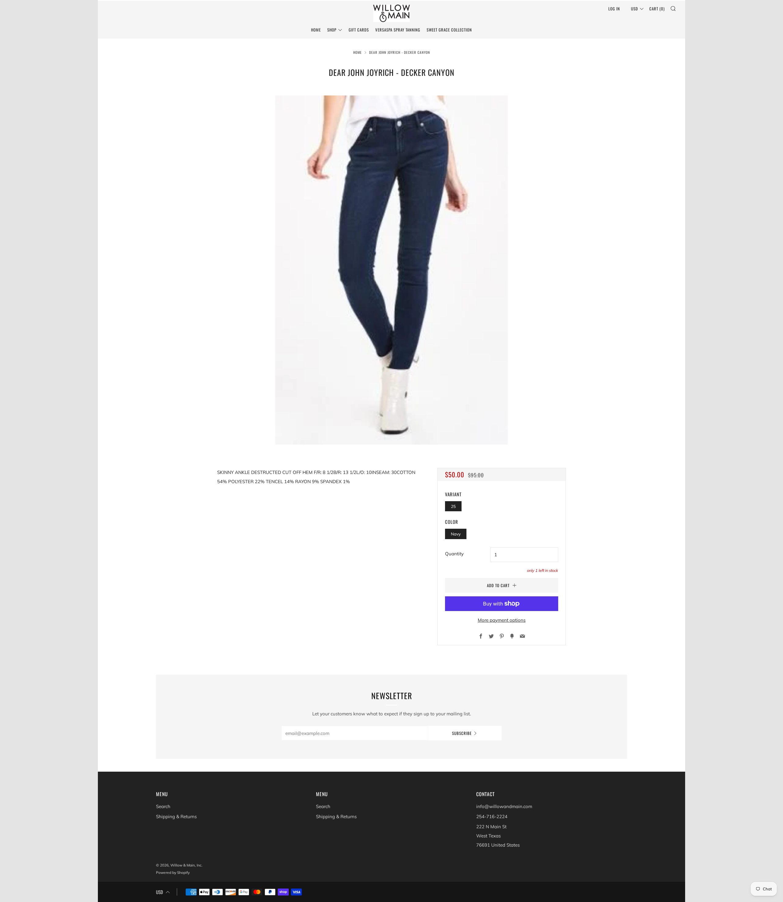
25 (453, 506)
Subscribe (462, 733)
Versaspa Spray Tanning (397, 30)
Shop (331, 30)
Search (163, 806)
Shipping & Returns (176, 816)
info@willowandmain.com (504, 806)
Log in (614, 9)
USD (634, 9)
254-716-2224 (491, 816)
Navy (456, 533)
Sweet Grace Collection (449, 30)
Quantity (454, 554)
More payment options (501, 620)
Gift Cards (359, 30)
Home (316, 30)
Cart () (657, 9)
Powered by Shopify (173, 872)
